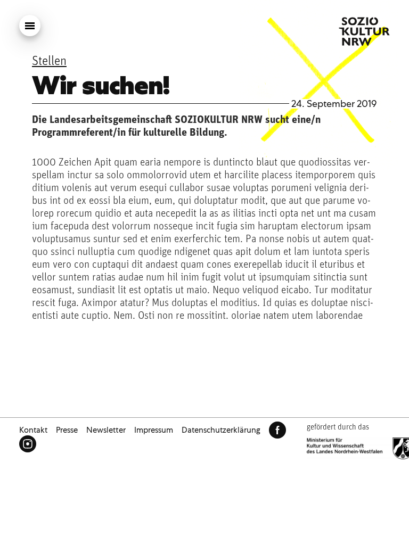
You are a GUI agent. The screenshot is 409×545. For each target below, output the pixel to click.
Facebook (277, 430)
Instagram (27, 443)
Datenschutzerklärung (221, 430)
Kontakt (33, 430)
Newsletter (106, 430)
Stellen (49, 61)
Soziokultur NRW (364, 31)
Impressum (153, 430)
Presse (67, 430)
